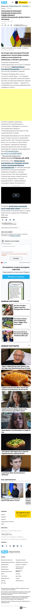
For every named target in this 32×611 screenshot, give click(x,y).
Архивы (3, 514)
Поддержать (24, 2)
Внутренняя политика (6, 560)
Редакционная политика (7, 521)
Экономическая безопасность (20, 567)
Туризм (17, 578)
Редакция (3, 517)
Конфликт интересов (21, 564)
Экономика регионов (6, 571)
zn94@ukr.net (20, 537)
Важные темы (5, 6)
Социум (18, 571)
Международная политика (8, 562)
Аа (16, 2)
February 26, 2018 (21, 158)
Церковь (3, 580)
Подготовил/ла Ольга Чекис (9, 227)
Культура (3, 583)
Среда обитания (5, 578)
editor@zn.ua (24, 539)
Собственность (19, 580)
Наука (2, 573)
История (18, 573)
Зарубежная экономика (22, 562)
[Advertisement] (16, 105)
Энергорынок (4, 567)
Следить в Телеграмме (17, 277)
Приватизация (5, 569)
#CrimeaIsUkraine (12, 151)
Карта (2, 524)
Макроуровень (4, 564)
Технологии (4, 576)
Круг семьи (18, 576)
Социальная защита (21, 560)
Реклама (3, 519)
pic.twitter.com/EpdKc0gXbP (11, 153)
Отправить (16, 258)
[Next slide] (30, 6)
